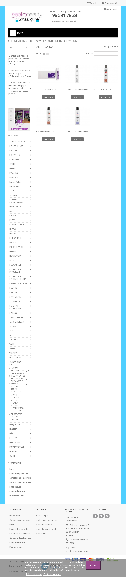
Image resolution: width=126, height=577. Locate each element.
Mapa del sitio (15, 547)
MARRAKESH (15, 238)
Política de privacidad (19, 473)
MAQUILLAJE (14, 424)
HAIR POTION (15, 206)
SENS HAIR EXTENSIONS (15, 307)
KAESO (12, 215)
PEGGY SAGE (15, 265)
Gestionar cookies (52, 574)
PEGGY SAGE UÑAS (18, 283)
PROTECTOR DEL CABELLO (17, 415)
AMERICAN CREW (17, 141)
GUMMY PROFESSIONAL (16, 201)
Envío (11, 469)
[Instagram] (107, 516)
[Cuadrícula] (44, 53)
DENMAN (13, 168)
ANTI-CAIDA (15, 401)
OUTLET (12, 456)
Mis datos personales (48, 529)
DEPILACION (14, 442)
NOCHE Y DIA (15, 256)
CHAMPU (15, 383)
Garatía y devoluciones (20, 482)
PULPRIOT (13, 288)
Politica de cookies (18, 491)
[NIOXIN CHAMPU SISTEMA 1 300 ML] (77, 74)
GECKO (12, 190)
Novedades (14, 515)
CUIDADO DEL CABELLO (15, 363)
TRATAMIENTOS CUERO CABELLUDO (17, 389)
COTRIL (12, 164)
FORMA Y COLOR (16, 447)
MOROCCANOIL (16, 247)
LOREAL (12, 233)
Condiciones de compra (20, 478)
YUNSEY (13, 353)
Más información (34, 574)
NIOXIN (12, 251)
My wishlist (94, 3)
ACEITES (14, 368)
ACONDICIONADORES (17, 370)
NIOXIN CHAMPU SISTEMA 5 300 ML (77, 133)
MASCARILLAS (17, 373)
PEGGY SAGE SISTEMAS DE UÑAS (18, 277)
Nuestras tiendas (17, 495)
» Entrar (12, 64)
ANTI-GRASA (16, 396)
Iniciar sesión (112, 9)
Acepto (93, 565)
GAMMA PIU (14, 186)
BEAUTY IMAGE (16, 146)
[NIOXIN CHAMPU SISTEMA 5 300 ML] (77, 116)
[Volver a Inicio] (9, 41)
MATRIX (12, 242)
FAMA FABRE (15, 182)
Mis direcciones (45, 524)
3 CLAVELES (14, 155)
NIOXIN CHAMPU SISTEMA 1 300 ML (77, 91)
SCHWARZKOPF (16, 301)
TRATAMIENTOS (17, 376)
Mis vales (42, 533)
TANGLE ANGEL (16, 317)
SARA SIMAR (15, 297)
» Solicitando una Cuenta (20, 76)
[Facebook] (95, 516)
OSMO (12, 260)
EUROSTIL (13, 177)
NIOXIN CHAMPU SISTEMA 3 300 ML (105, 91)
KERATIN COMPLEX (17, 224)
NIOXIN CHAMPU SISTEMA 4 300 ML (48, 133)
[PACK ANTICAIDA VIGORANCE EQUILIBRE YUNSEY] (48, 74)
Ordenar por (87, 53)
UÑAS (12, 433)
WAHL (12, 344)
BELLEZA (13, 438)
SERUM (14, 419)
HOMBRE (13, 451)
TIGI (11, 330)
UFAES (12, 335)
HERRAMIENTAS (16, 357)
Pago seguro (15, 487)
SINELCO (13, 313)
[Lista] (47, 53)
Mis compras (44, 515)
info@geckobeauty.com (77, 551)
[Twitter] (101, 516)
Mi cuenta (41, 509)
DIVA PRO (13, 173)
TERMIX (12, 326)
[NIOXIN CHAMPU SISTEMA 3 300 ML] (105, 74)
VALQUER (13, 339)
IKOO (11, 211)
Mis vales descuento (47, 520)
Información (14, 463)
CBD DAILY (14, 150)
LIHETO (12, 229)
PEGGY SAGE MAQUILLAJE (15, 270)
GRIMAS (13, 195)
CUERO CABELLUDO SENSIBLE (16, 408)
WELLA (12, 348)
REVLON (13, 292)
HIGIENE (13, 429)
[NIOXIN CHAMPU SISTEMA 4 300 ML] (48, 116)
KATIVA (12, 220)
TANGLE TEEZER (16, 322)
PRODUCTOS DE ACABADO (17, 379)
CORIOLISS (14, 159)
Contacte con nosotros (19, 520)
